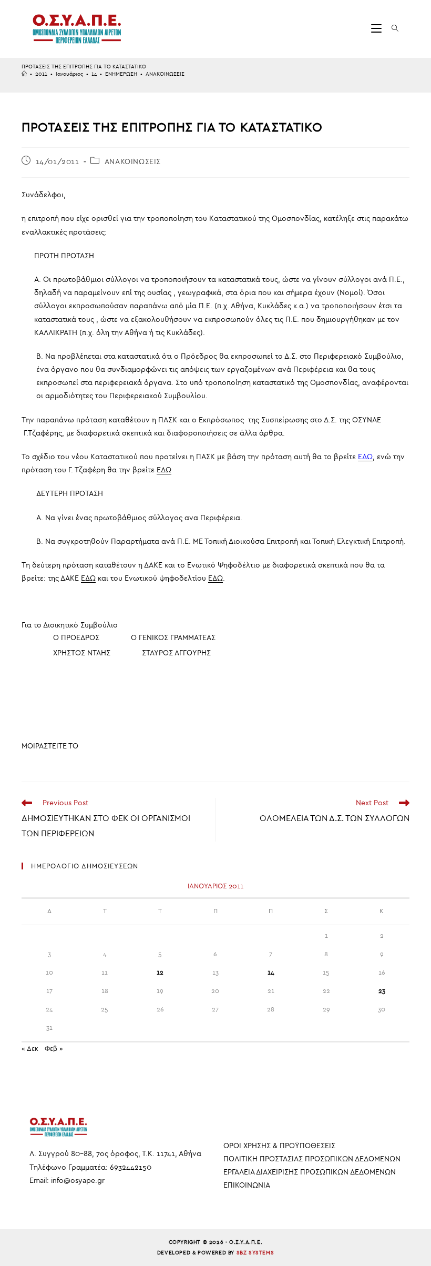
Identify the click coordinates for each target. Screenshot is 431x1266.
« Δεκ (30, 1048)
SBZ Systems (255, 1253)
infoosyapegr (78, 1180)
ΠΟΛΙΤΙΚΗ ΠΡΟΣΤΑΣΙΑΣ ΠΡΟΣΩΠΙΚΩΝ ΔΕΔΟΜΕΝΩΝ (312, 1158)
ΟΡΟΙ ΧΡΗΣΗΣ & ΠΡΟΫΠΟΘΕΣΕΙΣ (279, 1145)
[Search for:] (391, 29)
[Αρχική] (24, 74)
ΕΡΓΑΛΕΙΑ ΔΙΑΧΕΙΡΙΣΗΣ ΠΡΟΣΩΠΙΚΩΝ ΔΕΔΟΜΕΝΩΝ (309, 1172)
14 (271, 972)
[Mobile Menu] (377, 29)
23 (381, 991)
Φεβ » (54, 1048)
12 (160, 972)
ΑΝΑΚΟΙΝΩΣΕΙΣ (165, 74)
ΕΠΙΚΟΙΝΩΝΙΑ (246, 1185)
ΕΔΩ (164, 469)
